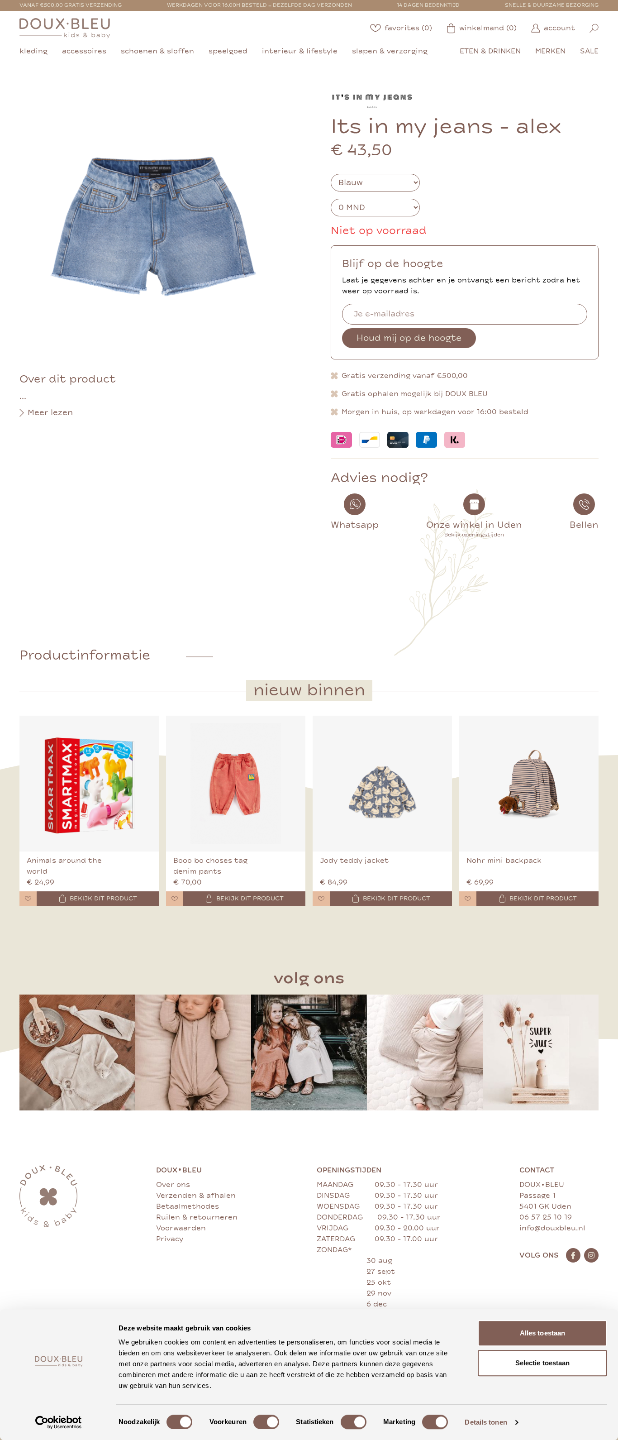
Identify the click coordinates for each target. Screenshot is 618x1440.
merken (550, 51)
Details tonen (486, 1422)
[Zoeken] (594, 28)
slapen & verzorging (390, 51)
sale (589, 51)
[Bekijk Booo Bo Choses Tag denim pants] (235, 784)
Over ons (173, 1184)
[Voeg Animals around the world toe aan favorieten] (28, 898)
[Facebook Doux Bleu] (573, 1255)
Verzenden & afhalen (196, 1195)
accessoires (84, 51)
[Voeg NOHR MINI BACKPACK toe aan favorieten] (467, 898)
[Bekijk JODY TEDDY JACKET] (382, 784)
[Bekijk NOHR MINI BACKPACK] (529, 784)
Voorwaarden (181, 1228)
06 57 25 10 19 (545, 1217)
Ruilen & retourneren (197, 1217)
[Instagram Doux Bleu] (591, 1255)
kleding (33, 51)
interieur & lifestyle (300, 51)
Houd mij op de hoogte (409, 338)
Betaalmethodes (187, 1206)
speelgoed (228, 51)
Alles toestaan (542, 1333)
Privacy (169, 1239)
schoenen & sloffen (157, 51)
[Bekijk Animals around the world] (89, 784)
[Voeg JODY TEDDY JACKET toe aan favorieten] (321, 898)
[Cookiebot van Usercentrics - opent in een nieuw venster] (58, 1422)
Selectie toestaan (542, 1363)
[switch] (266, 1422)
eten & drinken (490, 51)
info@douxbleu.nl (552, 1228)
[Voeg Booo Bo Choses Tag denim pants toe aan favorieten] (174, 898)
